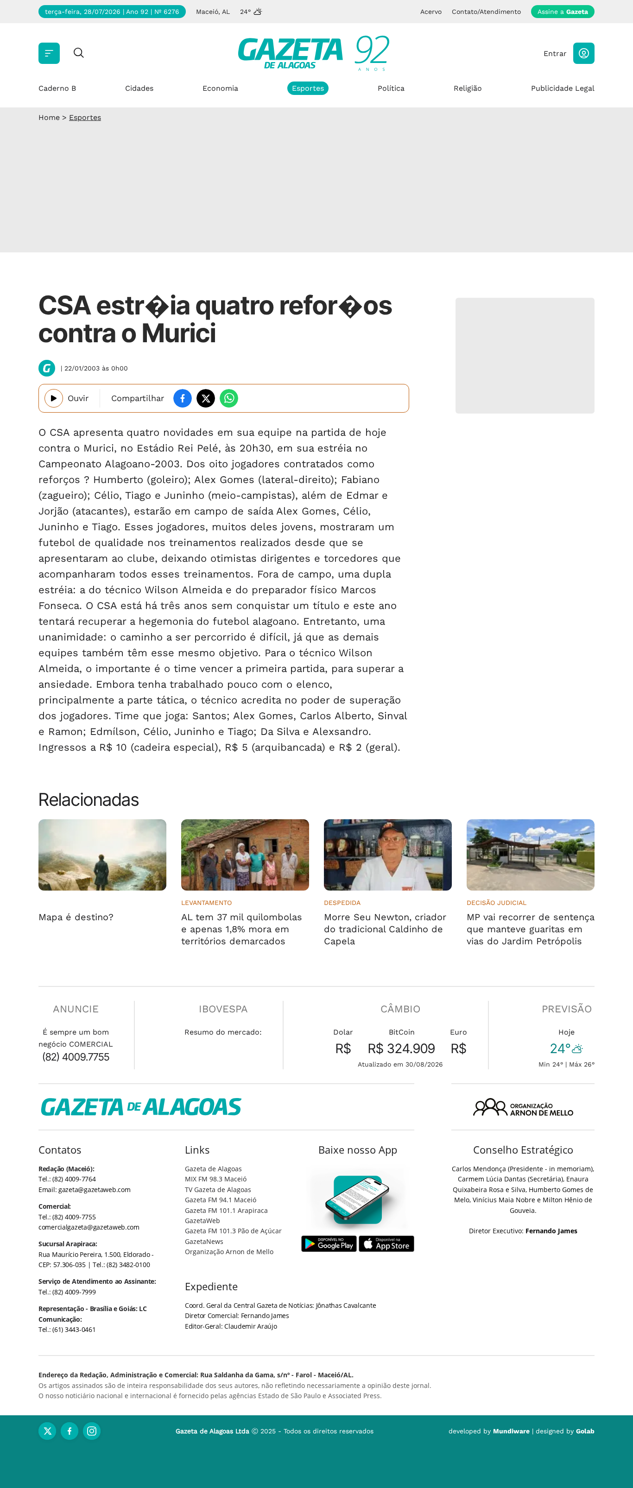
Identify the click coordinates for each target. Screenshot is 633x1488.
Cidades (139, 88)
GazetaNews (204, 1241)
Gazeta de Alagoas (213, 1168)
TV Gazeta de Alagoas (218, 1189)
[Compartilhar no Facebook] (182, 398)
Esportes (308, 88)
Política (391, 88)
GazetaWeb (202, 1220)
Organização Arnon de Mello (229, 1251)
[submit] (79, 53)
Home (49, 117)
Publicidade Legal (563, 88)
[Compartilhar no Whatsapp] (229, 398)
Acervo (431, 11)
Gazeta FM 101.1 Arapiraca (226, 1210)
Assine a (563, 11)
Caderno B (57, 88)
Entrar (555, 53)
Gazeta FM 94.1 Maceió (220, 1199)
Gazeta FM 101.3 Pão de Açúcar (233, 1230)
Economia (220, 88)
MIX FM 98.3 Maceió (216, 1178)
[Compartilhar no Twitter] (205, 398)
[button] (584, 53)
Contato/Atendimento (486, 11)
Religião (468, 88)
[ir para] (358, 1200)
